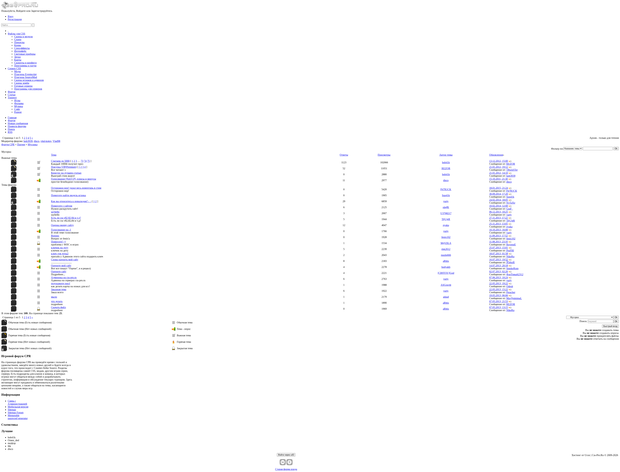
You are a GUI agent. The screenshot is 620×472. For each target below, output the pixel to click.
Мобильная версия (18, 406)
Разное (18, 112)
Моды (17, 71)
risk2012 (445, 249)
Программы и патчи (25, 65)
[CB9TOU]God (446, 273)
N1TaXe (510, 202)
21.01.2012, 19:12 (498, 167)
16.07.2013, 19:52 (498, 259)
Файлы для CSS (16, 33)
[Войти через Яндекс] (289, 462)
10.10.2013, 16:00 (498, 229)
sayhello (55, 211)
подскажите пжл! (60, 283)
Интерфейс (20, 51)
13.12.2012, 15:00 (498, 161)
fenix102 (445, 237)
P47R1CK (445, 189)
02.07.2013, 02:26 (498, 271)
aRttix (446, 261)
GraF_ (509, 208)
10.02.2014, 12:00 (498, 205)
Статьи (12, 94)
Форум (11, 91)
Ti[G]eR (446, 219)
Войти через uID (286, 455)
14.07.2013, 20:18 (498, 265)
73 (82, 161)
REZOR (510, 163)
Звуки (17, 57)
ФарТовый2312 (514, 274)
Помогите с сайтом (61, 205)
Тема (53, 154)
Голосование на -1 (61, 229)
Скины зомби (21, 83)
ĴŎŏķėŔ (510, 262)
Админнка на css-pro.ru (64, 277)
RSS (10, 132)
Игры (17, 100)
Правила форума (17, 126)
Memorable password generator (18, 417)
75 (88, 161)
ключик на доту (59, 247)
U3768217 (445, 213)
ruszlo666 (446, 255)
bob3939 (28, 141)
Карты (17, 59)
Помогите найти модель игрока (68, 195)
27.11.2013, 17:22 (498, 217)
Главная (12, 117)
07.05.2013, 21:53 (498, 301)
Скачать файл (58, 307)
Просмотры (384, 154)
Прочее (21, 144)
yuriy (446, 201)
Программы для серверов (28, 88)
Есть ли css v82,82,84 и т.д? (66, 217)
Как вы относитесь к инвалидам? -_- (71, 201)
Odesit (509, 286)
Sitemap (12, 409)
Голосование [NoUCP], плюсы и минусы (73, 179)
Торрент (12, 97)
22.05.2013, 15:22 (498, 289)
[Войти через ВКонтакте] (283, 462)
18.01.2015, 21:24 (498, 188)
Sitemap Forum (15, 412)
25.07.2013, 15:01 (498, 247)
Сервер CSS (14, 68)
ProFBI (510, 250)
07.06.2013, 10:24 (498, 277)
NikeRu (510, 256)
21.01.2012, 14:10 (498, 173)
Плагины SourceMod (25, 77)
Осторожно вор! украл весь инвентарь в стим (76, 188)
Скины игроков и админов (29, 80)
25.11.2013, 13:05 (498, 223)
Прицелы (19, 42)
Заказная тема (58, 289)
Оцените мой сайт (61, 265)
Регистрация (15, 19)
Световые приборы (25, 54)
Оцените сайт (58, 271)
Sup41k (446, 195)
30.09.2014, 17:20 (498, 194)
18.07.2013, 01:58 (498, 253)
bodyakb (445, 267)
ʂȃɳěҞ (446, 207)
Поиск (11, 129)
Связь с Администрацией (17, 402)
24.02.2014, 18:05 (498, 199)
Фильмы (19, 103)
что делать (56, 301)
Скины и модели (23, 36)
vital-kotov (46, 141)
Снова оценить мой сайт (64, 259)
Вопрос (55, 235)
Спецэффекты (22, 48)
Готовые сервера (23, 86)
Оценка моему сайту (62, 225)
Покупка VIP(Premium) (63, 167)
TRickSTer (512, 169)
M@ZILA (446, 243)
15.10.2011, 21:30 (498, 179)
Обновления (496, 154)
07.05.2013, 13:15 (498, 307)
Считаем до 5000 (60, 161)
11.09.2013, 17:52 (498, 235)
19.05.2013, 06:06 (498, 295)
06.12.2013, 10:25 (498, 211)
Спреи (17, 39)
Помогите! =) (58, 241)
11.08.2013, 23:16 (498, 241)
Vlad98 (56, 141)
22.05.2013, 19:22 (498, 283)
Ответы (344, 154)
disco (36, 141)
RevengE (511, 244)
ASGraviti (446, 285)
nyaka (446, 225)
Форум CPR (8, 144)
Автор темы (446, 154)
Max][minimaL (514, 298)
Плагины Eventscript (25, 74)
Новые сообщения (18, 123)
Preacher (510, 292)
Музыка (18, 106)
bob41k (446, 162)
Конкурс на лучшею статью (66, 173)
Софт (17, 109)
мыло (54, 296)
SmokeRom (512, 268)
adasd (446, 296)
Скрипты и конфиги (25, 62)
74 (85, 161)
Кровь (17, 45)
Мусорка (32, 144)
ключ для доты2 (59, 253)
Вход (10, 16)
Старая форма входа (286, 469)
